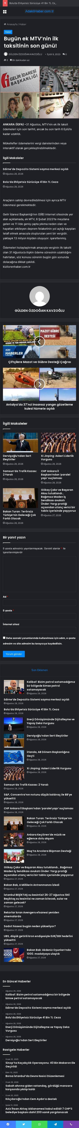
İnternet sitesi (11, 624)
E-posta (8, 610)
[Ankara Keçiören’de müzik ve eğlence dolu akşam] (14, 840)
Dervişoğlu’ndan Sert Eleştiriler (17, 457)
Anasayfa (11, 24)
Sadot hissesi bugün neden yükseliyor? (30, 926)
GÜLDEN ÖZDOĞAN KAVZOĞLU (25, 54)
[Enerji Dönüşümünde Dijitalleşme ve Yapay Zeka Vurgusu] (14, 724)
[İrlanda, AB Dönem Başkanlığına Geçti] (14, 757)
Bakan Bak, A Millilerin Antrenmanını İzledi (31, 885)
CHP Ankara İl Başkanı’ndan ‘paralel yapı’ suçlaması (55, 474)
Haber (22, 24)
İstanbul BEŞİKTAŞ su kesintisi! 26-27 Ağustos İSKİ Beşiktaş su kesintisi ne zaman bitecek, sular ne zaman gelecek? (37, 898)
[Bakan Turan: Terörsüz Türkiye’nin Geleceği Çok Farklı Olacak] (20, 498)
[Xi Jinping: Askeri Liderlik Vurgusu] (58, 443)
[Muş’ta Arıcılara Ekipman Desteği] (14, 856)
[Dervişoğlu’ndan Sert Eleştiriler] (20, 443)
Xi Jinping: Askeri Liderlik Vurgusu (57, 457)
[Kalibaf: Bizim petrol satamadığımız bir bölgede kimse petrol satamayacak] (14, 687)
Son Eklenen (39, 670)
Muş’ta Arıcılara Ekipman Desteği (49, 851)
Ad (5, 596)
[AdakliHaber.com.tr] (39, 11)
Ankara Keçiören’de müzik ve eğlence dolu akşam (46, 836)
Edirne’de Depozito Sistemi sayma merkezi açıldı (35, 169)
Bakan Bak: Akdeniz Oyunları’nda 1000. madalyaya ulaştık (49, 952)
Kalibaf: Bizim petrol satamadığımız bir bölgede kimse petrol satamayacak (51, 685)
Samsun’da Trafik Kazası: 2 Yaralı (20, 472)
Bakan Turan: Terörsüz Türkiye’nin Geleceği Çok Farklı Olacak (19, 515)
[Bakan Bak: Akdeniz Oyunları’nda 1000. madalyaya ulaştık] (14, 955)
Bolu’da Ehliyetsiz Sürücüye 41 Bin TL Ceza (33, 3)
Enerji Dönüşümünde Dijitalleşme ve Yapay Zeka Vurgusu (51, 721)
